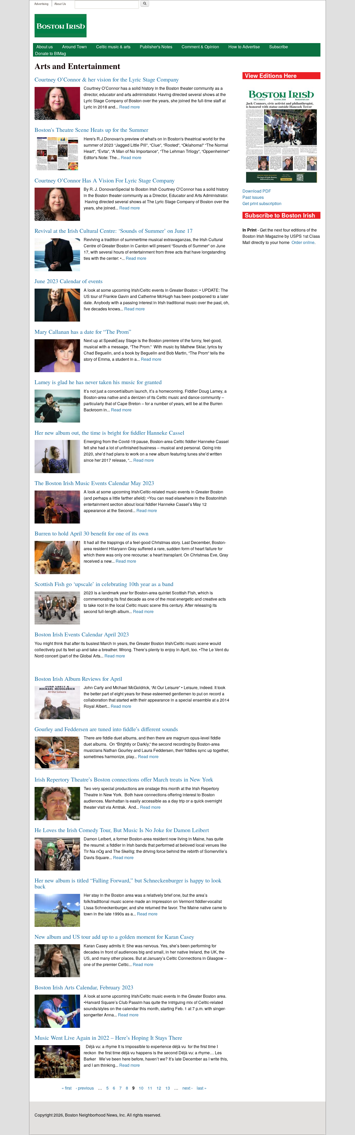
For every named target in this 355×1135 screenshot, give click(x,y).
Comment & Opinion (200, 47)
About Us (60, 4)
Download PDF (256, 191)
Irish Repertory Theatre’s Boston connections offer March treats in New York (124, 779)
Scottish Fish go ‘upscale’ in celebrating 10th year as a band (104, 584)
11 (150, 1088)
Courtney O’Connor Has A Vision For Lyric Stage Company (105, 180)
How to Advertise (244, 47)
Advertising (41, 4)
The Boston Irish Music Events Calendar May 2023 (94, 483)
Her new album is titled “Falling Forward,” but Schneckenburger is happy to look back (128, 883)
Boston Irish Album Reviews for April (78, 678)
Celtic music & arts (113, 47)
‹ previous (85, 1088)
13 (167, 1088)
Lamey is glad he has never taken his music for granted (98, 382)
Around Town (74, 47)
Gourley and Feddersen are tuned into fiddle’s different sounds (106, 729)
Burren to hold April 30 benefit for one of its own (91, 533)
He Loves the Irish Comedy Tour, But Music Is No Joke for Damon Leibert (122, 830)
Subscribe (278, 47)
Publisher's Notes (156, 47)
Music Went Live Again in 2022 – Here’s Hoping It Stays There (108, 1037)
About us (44, 47)
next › (187, 1088)
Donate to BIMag (50, 53)
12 (158, 1088)
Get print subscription (261, 203)
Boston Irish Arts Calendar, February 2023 (84, 987)
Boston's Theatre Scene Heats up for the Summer (91, 129)
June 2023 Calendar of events (69, 281)
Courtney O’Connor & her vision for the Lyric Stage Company (107, 79)
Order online (303, 242)
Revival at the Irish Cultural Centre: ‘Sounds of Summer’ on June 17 (114, 230)
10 (141, 1088)
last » (202, 1088)
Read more (129, 107)
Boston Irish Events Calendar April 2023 (82, 634)
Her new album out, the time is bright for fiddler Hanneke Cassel (109, 432)
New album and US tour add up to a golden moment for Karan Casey (114, 936)
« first (66, 1088)
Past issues (253, 197)
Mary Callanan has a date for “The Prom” (83, 331)
